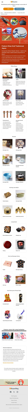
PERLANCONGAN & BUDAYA (10, 12)
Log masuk (20, 8)
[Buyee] (14, 2)
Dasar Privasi (14, 400)
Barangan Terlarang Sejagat (8, 362)
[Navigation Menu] (2, 2)
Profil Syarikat (14, 396)
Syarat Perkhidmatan (14, 398)
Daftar (8, 8)
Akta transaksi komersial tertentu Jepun (14, 404)
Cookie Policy (14, 402)
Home (2, 12)
